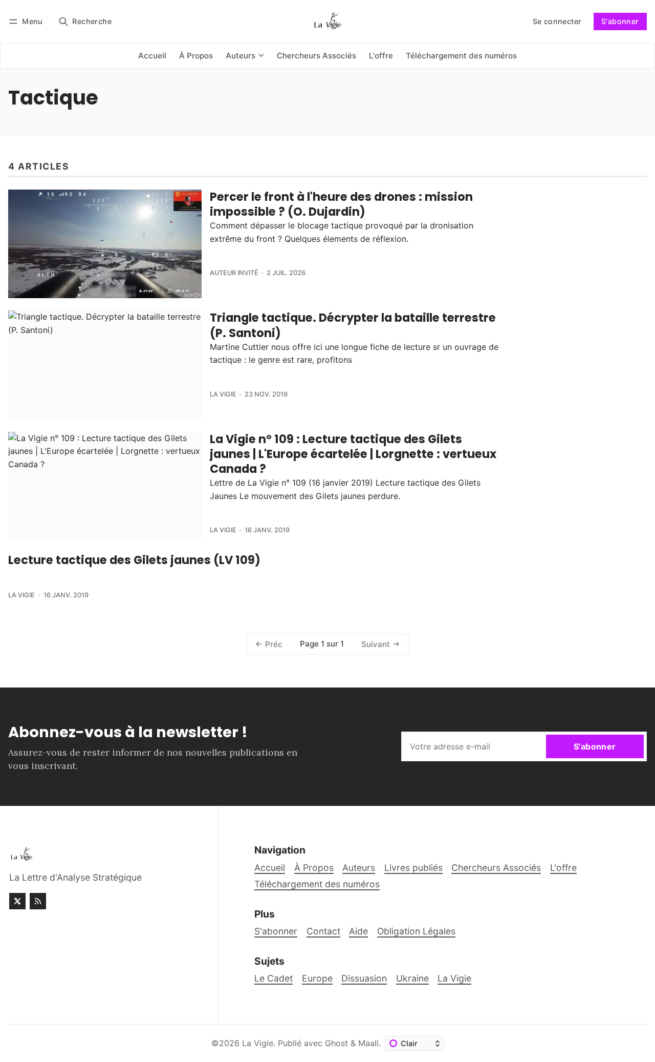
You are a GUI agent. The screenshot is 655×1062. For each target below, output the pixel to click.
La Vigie (223, 394)
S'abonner (620, 21)
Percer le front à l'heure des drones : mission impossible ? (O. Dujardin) (341, 204)
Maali (368, 1043)
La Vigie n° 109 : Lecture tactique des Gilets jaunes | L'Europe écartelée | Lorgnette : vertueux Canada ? (353, 454)
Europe (317, 978)
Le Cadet (273, 978)
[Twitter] (17, 901)
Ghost (336, 1043)
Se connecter (557, 21)
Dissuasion (364, 978)
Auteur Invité (234, 273)
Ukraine (412, 978)
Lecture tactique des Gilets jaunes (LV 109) (134, 560)
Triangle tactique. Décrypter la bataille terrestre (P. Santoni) (353, 325)
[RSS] (38, 901)
